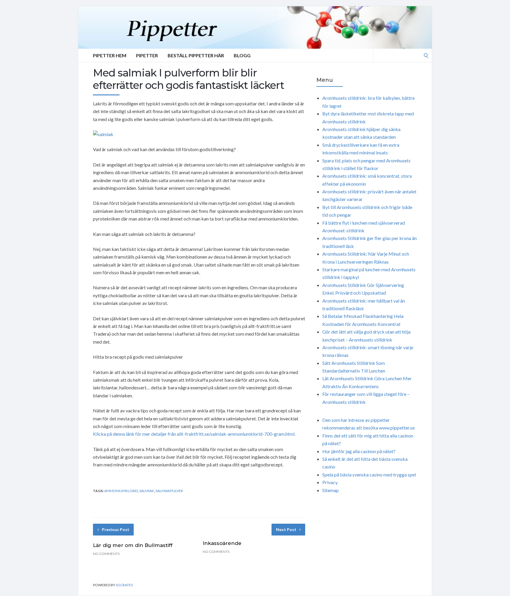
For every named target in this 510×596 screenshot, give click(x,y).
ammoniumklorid (121, 491)
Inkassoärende (222, 543)
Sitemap (330, 490)
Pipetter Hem (109, 55)
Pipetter (147, 55)
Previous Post (115, 529)
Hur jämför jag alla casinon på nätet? (358, 451)
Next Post (286, 529)
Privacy (330, 482)
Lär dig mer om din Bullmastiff (132, 545)
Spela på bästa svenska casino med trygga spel (369, 474)
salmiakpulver (169, 491)
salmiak (146, 491)
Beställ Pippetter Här (196, 55)
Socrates (124, 585)
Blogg (242, 55)
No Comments (106, 553)
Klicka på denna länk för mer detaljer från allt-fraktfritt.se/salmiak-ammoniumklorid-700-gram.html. (194, 434)
